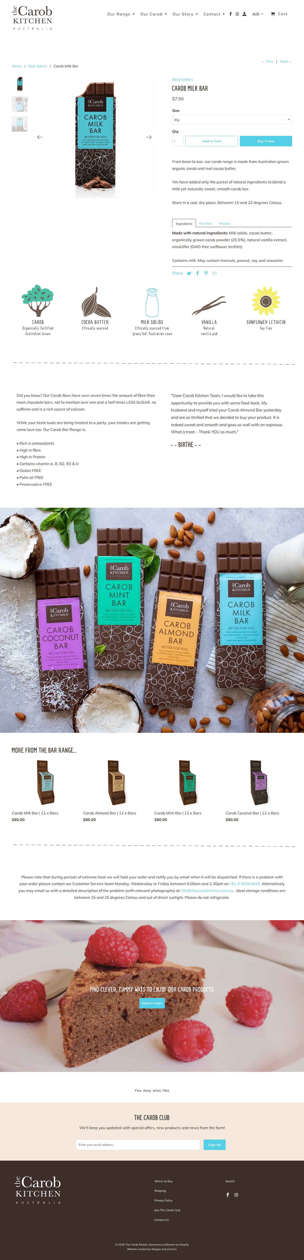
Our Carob (153, 14)
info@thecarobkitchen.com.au (207, 890)
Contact (214, 14)
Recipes (224, 223)
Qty (175, 131)
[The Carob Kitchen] (32, 17)
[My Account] (244, 15)
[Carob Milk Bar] (94, 137)
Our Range (121, 14)
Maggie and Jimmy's (164, 1249)
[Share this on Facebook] (197, 273)
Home (17, 66)
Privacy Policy (163, 1200)
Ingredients (184, 224)
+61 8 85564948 (244, 883)
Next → (286, 61)
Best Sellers (37, 66)
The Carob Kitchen (136, 1244)
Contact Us (161, 1220)
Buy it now (265, 141)
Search (230, 1181)
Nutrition (205, 223)
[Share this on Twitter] (188, 273)
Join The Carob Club (167, 1210)
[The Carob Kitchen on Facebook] (231, 15)
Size (176, 110)
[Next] (149, 137)
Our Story (185, 14)
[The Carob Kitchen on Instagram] (238, 15)
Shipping (160, 1190)
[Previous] (40, 137)
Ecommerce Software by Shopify (169, 1244)
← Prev (267, 61)
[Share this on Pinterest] (205, 273)
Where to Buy (163, 1181)
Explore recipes (152, 1003)
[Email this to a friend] (214, 273)
